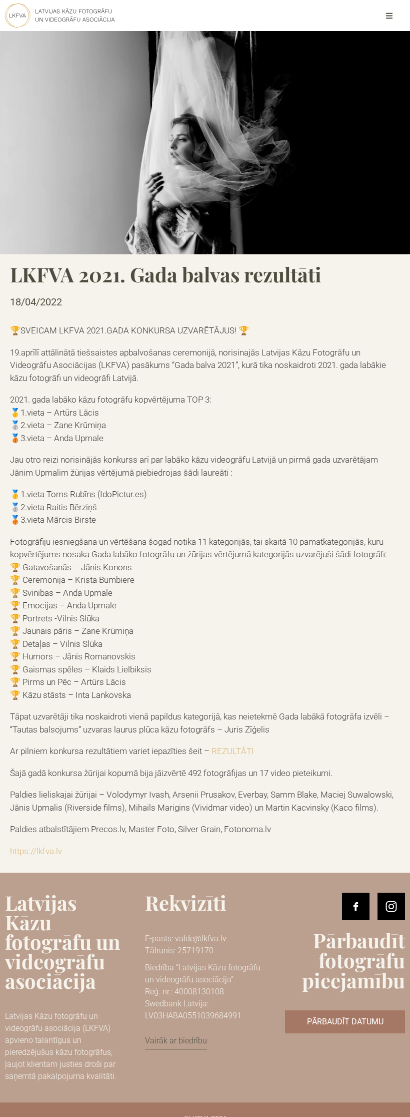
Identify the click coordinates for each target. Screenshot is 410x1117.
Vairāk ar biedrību (176, 1040)
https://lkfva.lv (36, 851)
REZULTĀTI (233, 751)
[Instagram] (391, 906)
